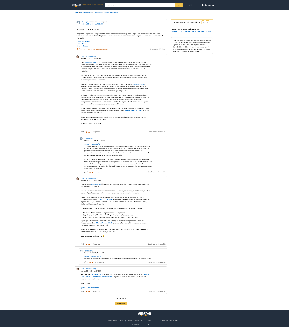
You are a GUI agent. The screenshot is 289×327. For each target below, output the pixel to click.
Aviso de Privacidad (135, 320)
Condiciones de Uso (115, 320)
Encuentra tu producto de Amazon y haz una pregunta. (191, 31)
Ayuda (150, 320)
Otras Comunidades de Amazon (169, 320)
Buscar (179, 5)
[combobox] (144, 5)
